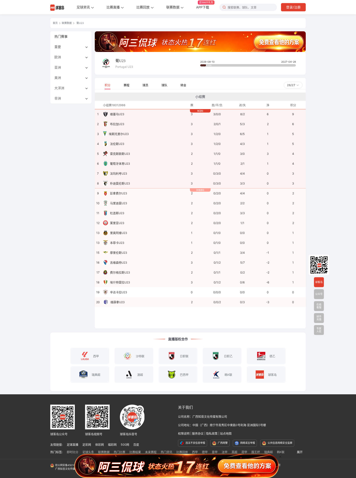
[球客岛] (57, 7)
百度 (136, 444)
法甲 (224, 452)
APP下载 (204, 5)
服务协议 (198, 433)
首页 (55, 23)
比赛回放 (143, 7)
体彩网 (99, 444)
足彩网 (86, 444)
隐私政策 (212, 433)
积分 (107, 85)
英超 (234, 452)
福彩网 (112, 444)
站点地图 (226, 433)
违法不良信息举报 (195, 442)
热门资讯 (166, 452)
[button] (293, 85)
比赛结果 (135, 452)
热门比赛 (119, 452)
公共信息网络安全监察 (279, 442)
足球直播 (72, 444)
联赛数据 (173, 7)
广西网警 (222, 442)
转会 (183, 85)
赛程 (126, 85)
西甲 (195, 452)
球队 (164, 85)
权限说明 (184, 433)
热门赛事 (61, 36)
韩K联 (281, 452)
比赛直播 (114, 7)
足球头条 (88, 452)
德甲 (205, 452)
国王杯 (255, 452)
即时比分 (72, 452)
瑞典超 (268, 452)
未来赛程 (151, 452)
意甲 (215, 452)
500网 (125, 444)
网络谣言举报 (247, 442)
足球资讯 (84, 7)
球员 (145, 85)
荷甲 (244, 452)
